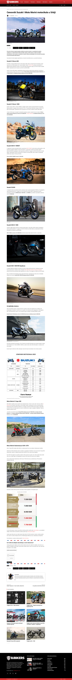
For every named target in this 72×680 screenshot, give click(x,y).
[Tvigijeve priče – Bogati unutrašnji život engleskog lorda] (36, 597)
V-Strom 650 (30, 65)
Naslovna (8, 9)
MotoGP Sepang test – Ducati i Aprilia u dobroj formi (15, 585)
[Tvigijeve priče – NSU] (36, 633)
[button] (64, 2)
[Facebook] (60, 5)
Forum (21, 1)
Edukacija (38, 1)
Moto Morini (11, 565)
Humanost (26, 1)
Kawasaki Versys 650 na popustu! (13, 641)
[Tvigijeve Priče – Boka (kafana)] (16, 597)
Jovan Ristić (12, 15)
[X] (63, 5)
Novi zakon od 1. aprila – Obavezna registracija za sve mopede (38, 664)
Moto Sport (45, 1)
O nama (14, 5)
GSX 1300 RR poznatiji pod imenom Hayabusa (33, 269)
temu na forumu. (26, 538)
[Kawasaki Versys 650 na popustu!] (16, 633)
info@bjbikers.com (16, 670)
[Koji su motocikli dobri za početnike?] (29, 669)
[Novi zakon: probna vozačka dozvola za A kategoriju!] (29, 659)
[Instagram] (61, 5)
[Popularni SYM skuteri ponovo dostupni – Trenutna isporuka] (16, 615)
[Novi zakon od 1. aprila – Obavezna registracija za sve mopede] (29, 664)
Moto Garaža (12, 9)
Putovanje (33, 1)
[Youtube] (64, 5)
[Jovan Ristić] (8, 16)
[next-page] (9, 643)
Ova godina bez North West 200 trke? (39, 585)
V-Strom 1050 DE (30, 113)
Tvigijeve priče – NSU (31, 641)
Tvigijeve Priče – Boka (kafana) (13, 605)
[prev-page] (7, 643)
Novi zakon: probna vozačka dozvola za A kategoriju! (38, 659)
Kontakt (17, 5)
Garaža (50, 1)
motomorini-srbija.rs (31, 531)
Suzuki (15, 565)
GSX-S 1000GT (29, 148)
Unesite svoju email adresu (12, 550)
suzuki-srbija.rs (36, 530)
